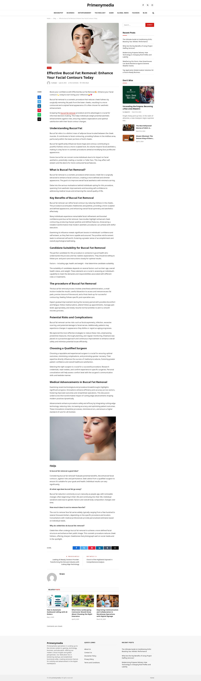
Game (111, 13)
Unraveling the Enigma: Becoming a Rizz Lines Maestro (138, 107)
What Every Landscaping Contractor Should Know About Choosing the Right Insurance (82, 613)
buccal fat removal (68, 113)
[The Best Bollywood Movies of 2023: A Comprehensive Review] (128, 127)
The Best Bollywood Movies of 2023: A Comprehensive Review (144, 127)
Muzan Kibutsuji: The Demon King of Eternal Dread (145, 137)
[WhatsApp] (39, 114)
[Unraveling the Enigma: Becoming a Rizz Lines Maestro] (138, 94)
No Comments (74, 83)
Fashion (135, 13)
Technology (100, 13)
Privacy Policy (89, 659)
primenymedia (56, 678)
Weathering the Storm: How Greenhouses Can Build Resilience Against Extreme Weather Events (137, 63)
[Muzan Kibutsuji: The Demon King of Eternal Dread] (128, 138)
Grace (55, 83)
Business (70, 13)
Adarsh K (127, 112)
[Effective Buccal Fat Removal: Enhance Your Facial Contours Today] (83, 43)
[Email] (39, 119)
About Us (87, 649)
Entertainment (84, 13)
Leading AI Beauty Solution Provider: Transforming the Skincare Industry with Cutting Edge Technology (64, 561)
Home (152, 678)
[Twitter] (39, 101)
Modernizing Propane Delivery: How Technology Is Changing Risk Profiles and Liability (137, 55)
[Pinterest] (39, 110)
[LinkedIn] (39, 106)
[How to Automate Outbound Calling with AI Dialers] (58, 601)
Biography (58, 13)
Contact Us (88, 653)
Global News (123, 13)
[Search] (153, 13)
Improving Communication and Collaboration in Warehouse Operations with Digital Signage (107, 613)
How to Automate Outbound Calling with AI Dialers (57, 612)
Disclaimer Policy (90, 656)
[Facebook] (39, 97)
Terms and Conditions (92, 663)
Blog (145, 13)
